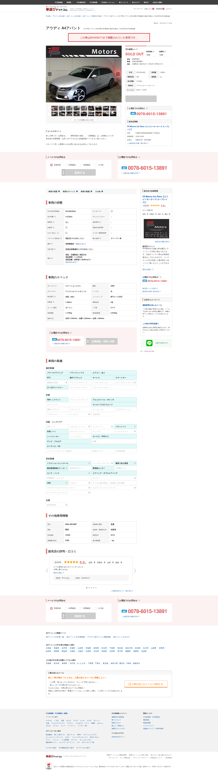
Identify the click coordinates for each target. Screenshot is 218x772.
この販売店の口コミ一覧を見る (121, 591)
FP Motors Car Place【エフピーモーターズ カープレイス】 (155, 199)
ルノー (63, 725)
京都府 (72, 651)
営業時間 (130, 136)
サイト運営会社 (125, 757)
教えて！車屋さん (118, 725)
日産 (62, 720)
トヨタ (56, 720)
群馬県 (96, 648)
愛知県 (64, 651)
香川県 (120, 651)
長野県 (161, 648)
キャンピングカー (86, 740)
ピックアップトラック (66, 742)
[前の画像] (50, 74)
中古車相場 (93, 2)
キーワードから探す (83, 748)
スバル (82, 720)
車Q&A (146, 2)
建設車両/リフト (51, 742)
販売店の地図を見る (162, 241)
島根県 (104, 651)
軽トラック (71, 734)
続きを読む (57, 572)
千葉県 (112, 648)
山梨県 (153, 648)
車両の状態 (52, 191)
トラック (56, 740)
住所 (128, 133)
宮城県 (72, 648)
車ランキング (123, 2)
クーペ (48, 740)
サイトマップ (138, 9)
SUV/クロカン (94, 737)
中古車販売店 (81, 2)
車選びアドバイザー (118, 728)
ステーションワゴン (90, 734)
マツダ (75, 720)
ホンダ (68, 720)
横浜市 (122, 663)
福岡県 (136, 651)
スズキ (89, 720)
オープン (74, 740)
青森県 (56, 648)
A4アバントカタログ (121, 637)
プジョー (56, 725)
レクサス (49, 720)
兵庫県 (88, 651)
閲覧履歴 (160, 9)
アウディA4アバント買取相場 (99, 637)
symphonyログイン (118, 737)
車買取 (69, 2)
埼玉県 (104, 648)
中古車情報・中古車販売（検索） (57, 713)
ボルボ (48, 725)
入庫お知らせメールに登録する (147, 683)
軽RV (79, 734)
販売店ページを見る (149, 288)
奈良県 (96, 651)
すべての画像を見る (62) (84, 120)
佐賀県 (144, 651)
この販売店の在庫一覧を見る (137, 143)
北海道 (48, 648)
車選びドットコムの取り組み (139, 755)
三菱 (47, 723)
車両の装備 (85, 191)
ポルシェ (100, 723)
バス (78, 742)
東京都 (120, 648)
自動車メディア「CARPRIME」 (154, 728)
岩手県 (64, 648)
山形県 (80, 648)
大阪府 (80, 651)
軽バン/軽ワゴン (59, 734)
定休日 (129, 140)
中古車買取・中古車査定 (151, 717)
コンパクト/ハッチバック (54, 737)
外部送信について (156, 757)
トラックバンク (148, 725)
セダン (67, 737)
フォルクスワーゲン (58, 723)
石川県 (145, 648)
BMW (93, 723)
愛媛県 (128, 651)
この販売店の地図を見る (130, 173)
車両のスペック (69, 191)
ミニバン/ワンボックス (80, 737)
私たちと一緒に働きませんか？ (161, 755)
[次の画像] (118, 74)
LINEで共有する (161, 343)
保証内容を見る (70, 262)
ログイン (169, 9)
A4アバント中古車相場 (76, 637)
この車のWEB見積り (151, 323)
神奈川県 (128, 648)
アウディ (70, 723)
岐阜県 (48, 651)
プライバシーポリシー (140, 757)
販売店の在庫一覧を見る (151, 291)
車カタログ (136, 2)
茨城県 (88, 648)
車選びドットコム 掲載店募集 (117, 755)
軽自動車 (49, 734)
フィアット (71, 725)
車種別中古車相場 (118, 717)
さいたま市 (81, 663)
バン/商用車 (65, 740)
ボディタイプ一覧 (88, 742)
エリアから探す (51, 748)
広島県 (112, 651)
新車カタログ (116, 723)
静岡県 (56, 651)
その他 (97, 191)
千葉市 (97, 663)
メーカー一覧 (82, 725)
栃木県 (56, 663)
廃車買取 (146, 720)
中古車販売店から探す (66, 748)
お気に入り (149, 9)
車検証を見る (80, 244)
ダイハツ (97, 720)
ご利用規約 (168, 757)
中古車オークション (108, 2)
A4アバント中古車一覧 (55, 637)
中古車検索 (59, 2)
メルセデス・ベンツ (82, 723)
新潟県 (137, 648)
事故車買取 (147, 723)
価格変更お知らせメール (152, 305)
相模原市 (136, 663)
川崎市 (128, 663)
